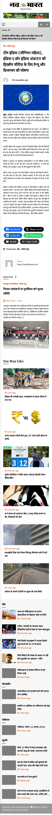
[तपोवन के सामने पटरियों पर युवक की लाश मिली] (26, 573)
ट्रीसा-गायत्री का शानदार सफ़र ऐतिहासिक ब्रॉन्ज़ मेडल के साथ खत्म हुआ (33, 628)
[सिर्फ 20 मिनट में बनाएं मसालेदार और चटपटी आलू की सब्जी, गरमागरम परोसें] (9, 751)
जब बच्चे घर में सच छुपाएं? (27, 776)
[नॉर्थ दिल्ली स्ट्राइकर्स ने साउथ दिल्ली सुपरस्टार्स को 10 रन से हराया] (9, 644)
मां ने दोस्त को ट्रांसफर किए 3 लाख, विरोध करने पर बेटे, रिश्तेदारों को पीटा (25, 515)
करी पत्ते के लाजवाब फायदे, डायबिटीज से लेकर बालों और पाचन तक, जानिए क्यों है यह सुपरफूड (33, 792)
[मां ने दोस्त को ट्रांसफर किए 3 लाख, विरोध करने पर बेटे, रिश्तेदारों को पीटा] (26, 495)
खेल (4, 46)
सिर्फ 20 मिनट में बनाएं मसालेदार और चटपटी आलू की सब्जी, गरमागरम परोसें (32, 749)
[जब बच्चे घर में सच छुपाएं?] (9, 780)
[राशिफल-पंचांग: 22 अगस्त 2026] (9, 730)
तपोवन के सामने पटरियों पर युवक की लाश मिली (23, 591)
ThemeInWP (23, 810)
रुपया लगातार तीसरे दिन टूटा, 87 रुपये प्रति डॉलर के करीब (26, 437)
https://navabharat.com (27, 264)
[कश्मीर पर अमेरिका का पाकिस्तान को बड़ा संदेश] (9, 709)
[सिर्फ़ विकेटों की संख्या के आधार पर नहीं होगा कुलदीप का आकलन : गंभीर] (9, 658)
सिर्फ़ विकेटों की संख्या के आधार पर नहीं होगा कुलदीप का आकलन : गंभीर (32, 657)
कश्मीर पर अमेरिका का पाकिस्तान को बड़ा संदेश (33, 707)
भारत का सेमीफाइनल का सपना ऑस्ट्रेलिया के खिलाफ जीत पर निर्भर (31, 613)
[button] (41, 24)
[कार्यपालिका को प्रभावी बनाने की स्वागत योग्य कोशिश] (9, 694)
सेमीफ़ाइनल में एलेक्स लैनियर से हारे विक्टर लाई (31, 672)
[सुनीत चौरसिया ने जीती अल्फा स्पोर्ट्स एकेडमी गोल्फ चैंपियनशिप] (26, 456)
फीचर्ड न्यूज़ (11, 46)
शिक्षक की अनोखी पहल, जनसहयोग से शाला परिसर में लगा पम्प (25, 398)
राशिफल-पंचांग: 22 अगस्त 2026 (31, 726)
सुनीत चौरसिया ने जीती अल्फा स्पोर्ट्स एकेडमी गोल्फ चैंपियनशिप (25, 476)
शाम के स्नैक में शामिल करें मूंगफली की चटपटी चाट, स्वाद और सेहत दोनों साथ (32, 764)
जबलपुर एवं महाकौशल (10, 284)
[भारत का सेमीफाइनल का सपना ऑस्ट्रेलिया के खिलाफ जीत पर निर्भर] (9, 615)
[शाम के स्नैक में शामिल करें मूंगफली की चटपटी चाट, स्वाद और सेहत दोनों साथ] (9, 765)
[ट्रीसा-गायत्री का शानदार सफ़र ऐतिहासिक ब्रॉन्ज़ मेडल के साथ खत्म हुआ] (9, 629)
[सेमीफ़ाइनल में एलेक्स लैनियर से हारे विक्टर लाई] (9, 673)
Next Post (8, 277)
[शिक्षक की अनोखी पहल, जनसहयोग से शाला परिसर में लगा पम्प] (26, 378)
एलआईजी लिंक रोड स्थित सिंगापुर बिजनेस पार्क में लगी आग (26, 554)
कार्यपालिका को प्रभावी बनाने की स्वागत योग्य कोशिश (33, 693)
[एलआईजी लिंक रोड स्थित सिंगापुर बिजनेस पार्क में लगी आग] (26, 534)
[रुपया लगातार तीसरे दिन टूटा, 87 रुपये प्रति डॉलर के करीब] (26, 417)
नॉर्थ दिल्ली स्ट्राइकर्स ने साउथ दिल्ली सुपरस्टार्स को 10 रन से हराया (32, 642)
